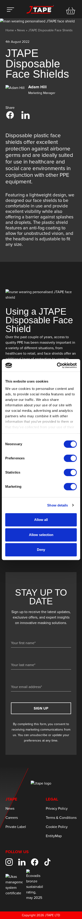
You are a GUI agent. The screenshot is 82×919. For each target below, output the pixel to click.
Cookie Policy (57, 827)
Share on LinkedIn (25, 115)
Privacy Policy (57, 808)
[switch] (70, 458)
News (21, 30)
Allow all (41, 520)
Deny (41, 550)
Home (9, 30)
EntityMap (54, 836)
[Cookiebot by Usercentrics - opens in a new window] (58, 365)
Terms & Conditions (61, 817)
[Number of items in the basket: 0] (70, 10)
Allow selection (41, 535)
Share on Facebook (10, 115)
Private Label (15, 827)
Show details (57, 505)
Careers (11, 817)
